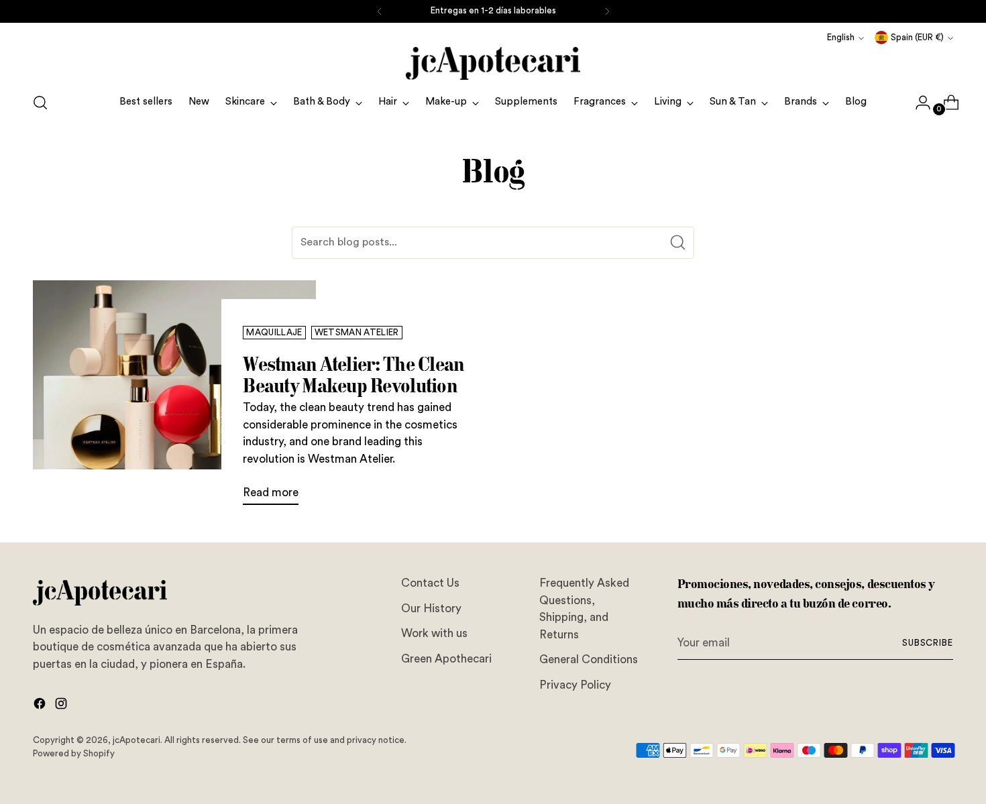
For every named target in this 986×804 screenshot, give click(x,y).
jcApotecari (136, 740)
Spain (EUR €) (917, 37)
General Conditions (588, 659)
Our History (431, 608)
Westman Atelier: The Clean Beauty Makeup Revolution (353, 374)
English (841, 37)
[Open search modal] (40, 102)
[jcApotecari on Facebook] (41, 706)
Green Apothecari (446, 659)
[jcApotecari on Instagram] (62, 706)
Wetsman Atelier (357, 332)
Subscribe (928, 643)
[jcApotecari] (493, 63)
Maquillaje (274, 332)
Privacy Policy (575, 685)
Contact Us (430, 583)
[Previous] (379, 11)
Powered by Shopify (74, 753)
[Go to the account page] (917, 102)
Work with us (434, 633)
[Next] (607, 11)
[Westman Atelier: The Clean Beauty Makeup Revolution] (175, 398)
